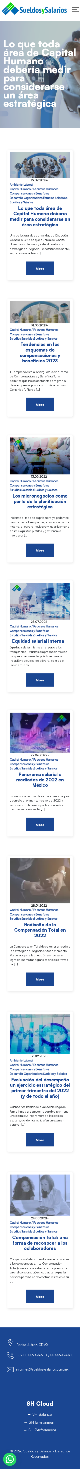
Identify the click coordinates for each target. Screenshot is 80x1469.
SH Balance (42, 1414)
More (40, 268)
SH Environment (42, 1422)
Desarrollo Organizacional (26, 198)
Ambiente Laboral (21, 185)
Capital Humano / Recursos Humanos (34, 189)
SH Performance (42, 1430)
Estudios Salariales (55, 198)
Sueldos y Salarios (21, 202)
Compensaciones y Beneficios (29, 193)
